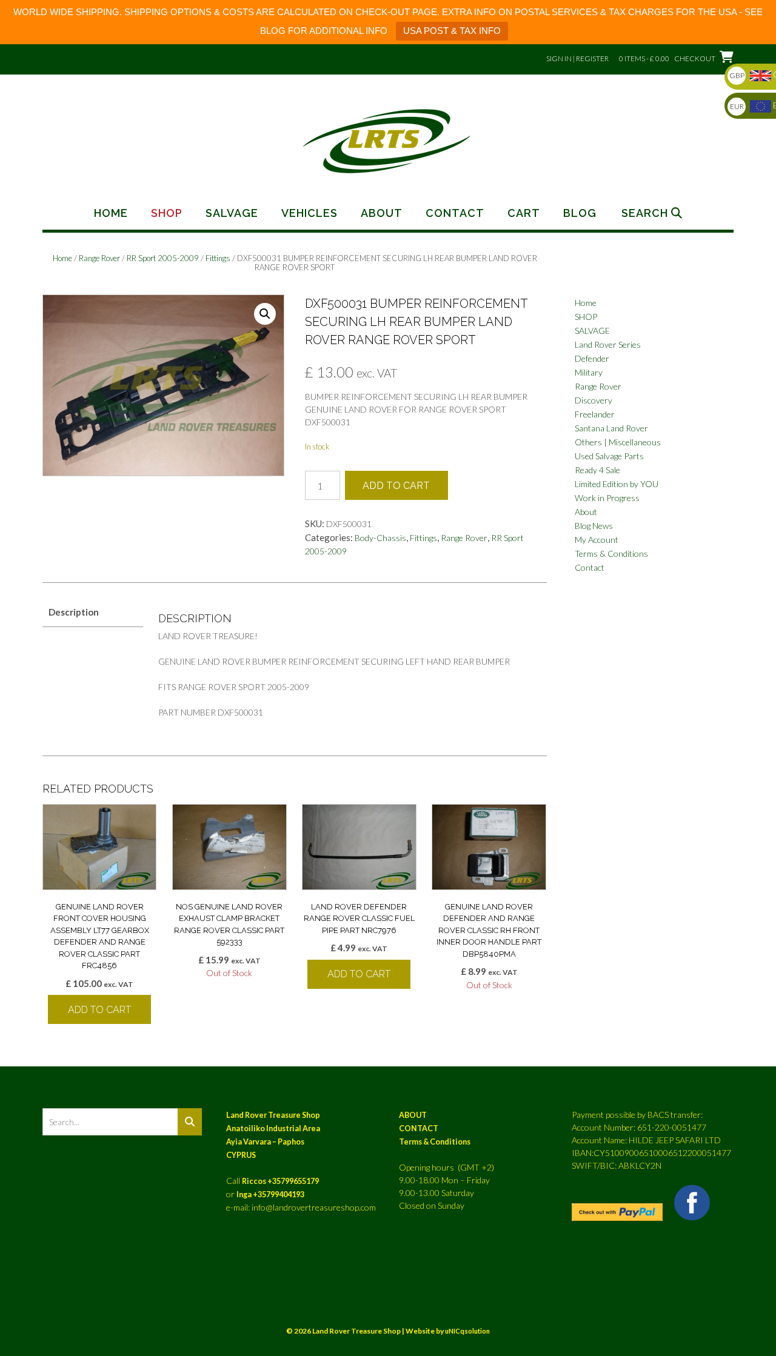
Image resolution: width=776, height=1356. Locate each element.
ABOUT (413, 1115)
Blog (580, 213)
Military (589, 372)
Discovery (593, 400)
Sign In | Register (577, 58)
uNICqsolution (467, 1331)
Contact (455, 213)
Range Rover (99, 258)
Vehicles (309, 213)
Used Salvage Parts (609, 456)
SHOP (586, 316)
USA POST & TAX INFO (452, 30)
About (382, 213)
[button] (265, 314)
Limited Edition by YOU (616, 484)
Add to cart (396, 485)
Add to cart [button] (99, 1009)
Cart (523, 213)
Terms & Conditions (611, 553)
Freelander (595, 414)
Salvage (232, 213)
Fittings (218, 258)
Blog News (594, 525)
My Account (596, 539)
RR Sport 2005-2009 (163, 258)
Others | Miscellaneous (618, 442)
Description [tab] (73, 612)
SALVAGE (592, 330)
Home (111, 213)
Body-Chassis (380, 538)
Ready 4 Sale (597, 470)
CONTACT (418, 1128)
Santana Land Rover (611, 428)
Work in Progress (607, 498)
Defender (592, 358)
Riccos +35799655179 (280, 1181)
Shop (166, 213)
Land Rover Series (608, 344)
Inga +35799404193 (270, 1194)
